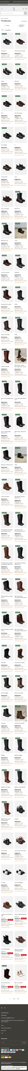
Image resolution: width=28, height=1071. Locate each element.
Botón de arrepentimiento (6, 1063)
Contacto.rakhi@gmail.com (7, 1018)
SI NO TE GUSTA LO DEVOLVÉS (14, 4)
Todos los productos (6, 1028)
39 (2, 30)
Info (2, 1033)
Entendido (18, 1068)
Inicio (2, 18)
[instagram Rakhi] (1, 1008)
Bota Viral (3, 1030)
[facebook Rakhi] (4, 1008)
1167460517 (4, 1015)
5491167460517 (5, 1012)
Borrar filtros (8, 30)
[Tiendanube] (7, 1066)
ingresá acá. (23, 1062)
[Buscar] (25, 13)
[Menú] (2, 8)
